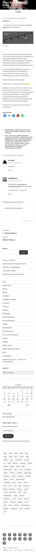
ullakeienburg (12, 178)
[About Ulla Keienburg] (9, 534)
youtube (27, 508)
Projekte (5, 342)
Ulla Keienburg (20, 18)
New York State (7, 328)
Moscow (12, 489)
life (15, 486)
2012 (6, 135)
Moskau (22, 131)
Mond (5, 489)
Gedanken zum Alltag (23, 129)
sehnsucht (9, 146)
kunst (14, 482)
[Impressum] (20, 534)
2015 (5, 456)
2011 (10, 453)
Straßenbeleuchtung (13, 148)
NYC (19, 492)
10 (31, 393)
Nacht (28, 143)
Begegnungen (9, 129)
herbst (13, 476)
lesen (7, 143)
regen (16, 495)
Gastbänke (6, 296)
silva (20, 499)
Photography (8, 495)
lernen (26, 482)
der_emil (11, 160)
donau (18, 466)
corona (30, 463)
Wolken (6, 508)
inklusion (18, 140)
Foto (21, 469)
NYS (24, 492)
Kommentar (27, 220)
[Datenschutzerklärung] (14, 534)
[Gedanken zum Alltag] (30, 534)
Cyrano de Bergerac (12, 137)
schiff (24, 145)
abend (22, 456)
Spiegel (19, 502)
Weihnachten (25, 505)
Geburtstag (27, 473)
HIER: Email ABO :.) (10, 423)
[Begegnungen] (4, 539)
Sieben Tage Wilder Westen (11, 349)
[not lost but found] (14, 539)
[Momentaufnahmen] (25, 539)
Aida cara (12, 135)
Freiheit (12, 473)
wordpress (14, 508)
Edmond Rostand (26, 137)
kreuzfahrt (19, 141)
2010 (5, 453)
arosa (11, 460)
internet (28, 476)
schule (14, 499)
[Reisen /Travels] (4, 543)
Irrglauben (27, 140)
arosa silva (19, 460)
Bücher (19, 135)
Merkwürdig (6, 313)
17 (31, 396)
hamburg (6, 476)
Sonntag (12, 502)
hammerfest (9, 140)
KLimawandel (20, 479)
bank (9, 463)
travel (4, 352)
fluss (15, 469)
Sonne (6, 502)
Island (7, 141)
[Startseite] (4, 534)
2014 (26, 453)
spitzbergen (18, 146)
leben (20, 482)
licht (12, 143)
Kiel (12, 141)
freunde (19, 473)
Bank (4, 282)
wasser (16, 505)
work (21, 508)
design (6, 466)
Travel (26, 502)
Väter (10, 505)
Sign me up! (8, 436)
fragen (6, 473)
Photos (19, 145)
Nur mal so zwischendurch (11, 335)
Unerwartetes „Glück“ (9, 271)
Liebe (10, 486)
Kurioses (5, 310)
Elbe (23, 466)
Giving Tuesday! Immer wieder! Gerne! (14, 264)
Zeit (5, 512)
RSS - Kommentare (9, 417)
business (22, 463)
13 (13, 396)
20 (13, 399)
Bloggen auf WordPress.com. (11, 548)
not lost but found (8, 331)
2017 (15, 456)
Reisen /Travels (7, 345)
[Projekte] (30, 539)
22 (22, 399)
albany (6, 460)
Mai (20, 486)
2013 (21, 453)
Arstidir (26, 460)
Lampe (26, 141)
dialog (12, 466)
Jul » (27, 405)
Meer (23, 143)
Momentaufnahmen (12, 131)
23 (27, 399)
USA (5, 505)
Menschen (26, 486)
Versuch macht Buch (9, 260)
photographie (10, 145)
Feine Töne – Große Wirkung (11, 267)
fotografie (28, 469)
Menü (19, 12)
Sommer (26, 499)
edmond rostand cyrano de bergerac (18, 138)
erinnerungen (8, 469)
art (4, 463)
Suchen (5, 248)
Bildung (26, 135)
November (13, 492)
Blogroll (5, 292)
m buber (17, 143)
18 (4, 399)
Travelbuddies (7, 356)
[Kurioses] (9, 539)
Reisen (22, 495)
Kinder (12, 479)
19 (9, 399)
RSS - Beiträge (7, 414)
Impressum (6, 303)
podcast (5, 338)
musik (5, 492)
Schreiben (7, 499)
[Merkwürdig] (20, 539)
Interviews (6, 306)
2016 (10, 456)
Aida (27, 456)
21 (18, 399)
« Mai (8, 405)
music (26, 489)
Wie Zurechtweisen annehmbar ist (13, 274)
